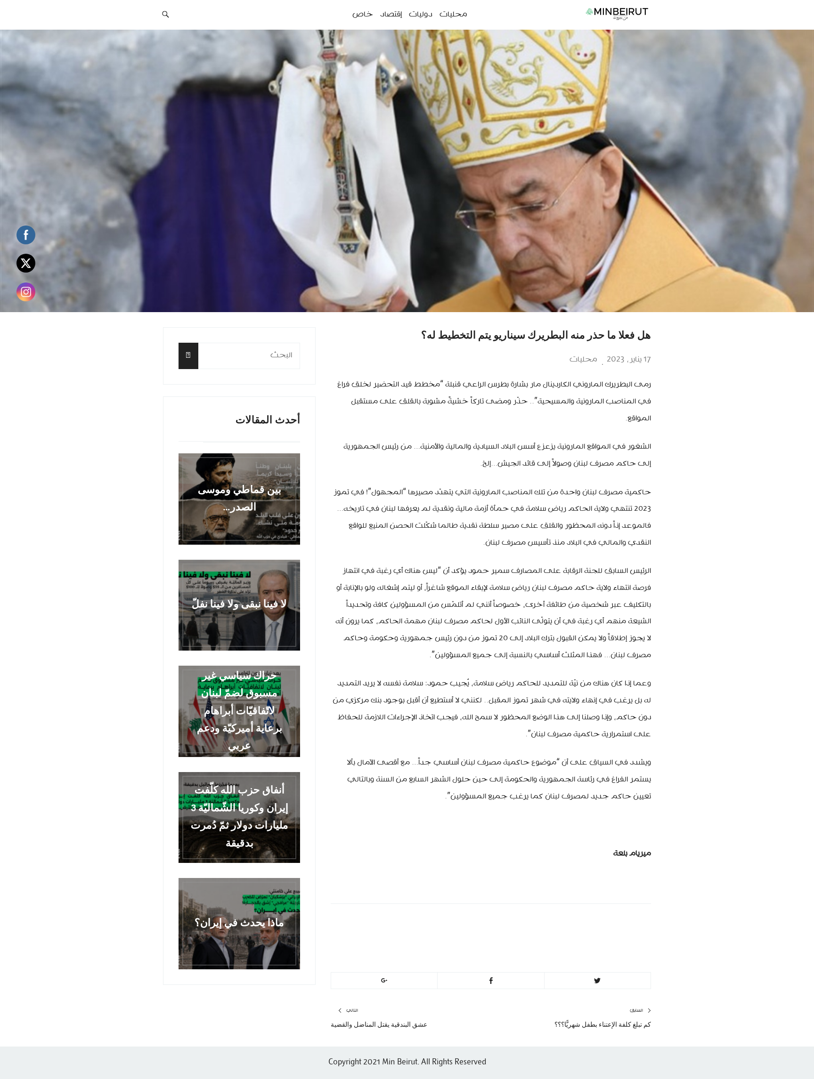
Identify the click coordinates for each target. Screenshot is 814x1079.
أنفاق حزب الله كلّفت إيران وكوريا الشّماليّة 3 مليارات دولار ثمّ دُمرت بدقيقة (239, 817)
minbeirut (573, 924)
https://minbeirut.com (544, 947)
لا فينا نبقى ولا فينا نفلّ (239, 605)
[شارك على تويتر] (598, 981)
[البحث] (188, 356)
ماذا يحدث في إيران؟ (239, 923)
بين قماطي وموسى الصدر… (239, 499)
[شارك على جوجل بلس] (384, 981)
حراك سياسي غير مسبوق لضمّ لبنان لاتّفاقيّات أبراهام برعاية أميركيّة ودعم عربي (239, 711)
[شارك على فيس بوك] (491, 981)
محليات (583, 359)
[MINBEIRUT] (595, 13)
